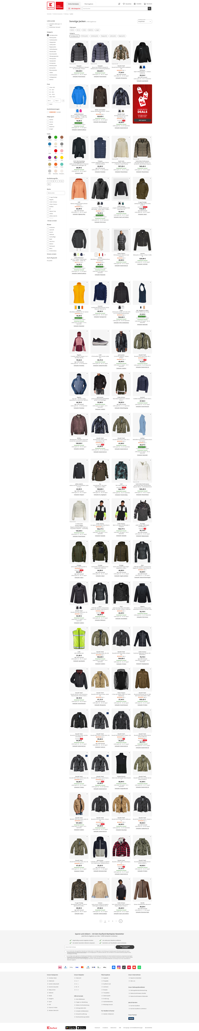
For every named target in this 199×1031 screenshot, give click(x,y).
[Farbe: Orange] (99, 255)
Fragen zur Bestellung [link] (82, 1002)
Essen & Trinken (53, 1007)
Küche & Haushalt (53, 987)
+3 (83, 254)
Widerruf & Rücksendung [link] (82, 1005)
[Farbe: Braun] (144, 307)
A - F (77, 981)
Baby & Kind (52, 990)
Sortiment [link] (105, 987)
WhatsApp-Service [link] (108, 1004)
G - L (77, 984)
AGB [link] (120, 1027)
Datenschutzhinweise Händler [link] (138, 993)
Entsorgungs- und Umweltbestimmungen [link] (133, 1027)
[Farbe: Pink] (80, 111)
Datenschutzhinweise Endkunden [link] (139, 996)
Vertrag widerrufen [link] (81, 1008)
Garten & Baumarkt (54, 984)
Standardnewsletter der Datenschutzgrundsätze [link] (76, 952)
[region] (57, 137)
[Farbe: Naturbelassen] (96, 255)
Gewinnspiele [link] (106, 995)
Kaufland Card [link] (107, 984)
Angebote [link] (105, 978)
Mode (50, 995)
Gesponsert (72, 63)
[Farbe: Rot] (102, 255)
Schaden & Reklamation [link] (82, 1011)
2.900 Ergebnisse (91, 21)
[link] (89, 4)
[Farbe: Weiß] (122, 307)
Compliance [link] (105, 1027)
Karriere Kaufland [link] (135, 1005)
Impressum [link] (97, 1027)
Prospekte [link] (105, 981)
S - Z (77, 990)
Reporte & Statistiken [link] (135, 978)
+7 (105, 254)
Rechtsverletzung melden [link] (82, 1017)
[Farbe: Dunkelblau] (140, 307)
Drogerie (51, 998)
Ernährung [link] (106, 998)
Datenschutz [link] (113, 1027)
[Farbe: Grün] (122, 111)
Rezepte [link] (105, 990)
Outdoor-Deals (53, 978)
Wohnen (51, 992)
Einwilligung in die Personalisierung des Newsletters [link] (77, 957)
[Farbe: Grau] (77, 608)
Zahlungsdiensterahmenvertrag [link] (138, 990)
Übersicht (78, 978)
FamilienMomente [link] (108, 1001)
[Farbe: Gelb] (78, 255)
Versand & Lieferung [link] (81, 1014)
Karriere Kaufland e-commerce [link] (138, 1008)
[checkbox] (55, 24)
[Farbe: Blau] (144, 67)
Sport (50, 1001)
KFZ (50, 1004)
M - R (77, 987)
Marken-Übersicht (53, 1010)
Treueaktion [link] (106, 992)
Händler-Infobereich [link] (108, 1014)
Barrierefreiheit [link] (148, 1027)
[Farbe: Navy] (101, 203)
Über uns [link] (132, 981)
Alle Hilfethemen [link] (80, 999)
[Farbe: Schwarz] (140, 67)
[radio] (55, 35)
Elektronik (51, 981)
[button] (72, 30)
